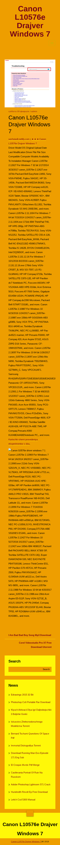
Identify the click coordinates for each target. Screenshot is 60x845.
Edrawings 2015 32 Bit (22, 694)
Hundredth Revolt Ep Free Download (29, 792)
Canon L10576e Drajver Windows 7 (30, 21)
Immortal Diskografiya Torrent (26, 745)
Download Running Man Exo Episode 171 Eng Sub (29, 755)
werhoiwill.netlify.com (19, 139)
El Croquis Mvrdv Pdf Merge (25, 765)
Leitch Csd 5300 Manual (23, 799)
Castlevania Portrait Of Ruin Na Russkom (26, 774)
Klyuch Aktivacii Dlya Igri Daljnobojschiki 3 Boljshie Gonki (31, 711)
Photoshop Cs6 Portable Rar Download (30, 702)
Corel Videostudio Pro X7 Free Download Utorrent (35, 644)
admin (34, 111)
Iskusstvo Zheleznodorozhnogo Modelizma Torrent (26, 723)
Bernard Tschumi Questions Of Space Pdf (30, 735)
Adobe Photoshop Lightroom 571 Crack (30, 784)
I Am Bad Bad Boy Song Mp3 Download (29, 635)
